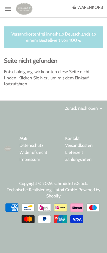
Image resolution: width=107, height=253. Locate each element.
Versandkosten (79, 145)
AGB (23, 138)
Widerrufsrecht (33, 152)
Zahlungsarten (78, 159)
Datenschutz (31, 145)
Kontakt (72, 138)
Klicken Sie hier (33, 77)
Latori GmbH (66, 189)
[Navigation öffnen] (8, 9)
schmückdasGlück (70, 183)
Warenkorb (89, 7)
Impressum (29, 159)
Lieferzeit (74, 152)
